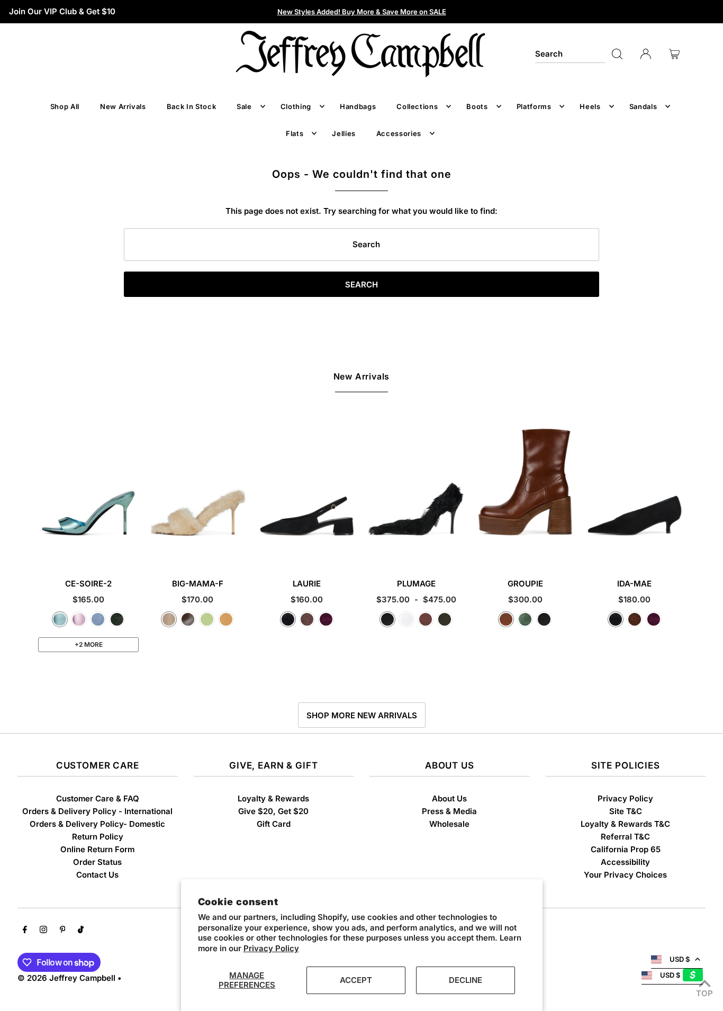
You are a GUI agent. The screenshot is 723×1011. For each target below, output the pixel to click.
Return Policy (97, 837)
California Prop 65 (626, 849)
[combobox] (570, 54)
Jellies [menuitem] (344, 133)
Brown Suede (307, 619)
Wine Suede (326, 619)
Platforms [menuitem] (534, 106)
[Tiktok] (81, 930)
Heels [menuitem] (590, 106)
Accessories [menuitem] (398, 133)
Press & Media (449, 811)
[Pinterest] (63, 930)
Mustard (226, 619)
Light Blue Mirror (59, 619)
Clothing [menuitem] (296, 106)
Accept (356, 980)
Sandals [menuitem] (643, 106)
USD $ (680, 959)
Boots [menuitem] (476, 106)
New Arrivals (361, 376)
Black (387, 619)
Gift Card (274, 824)
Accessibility (625, 862)
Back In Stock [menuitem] (191, 106)
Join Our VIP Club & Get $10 (62, 11)
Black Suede (288, 619)
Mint (207, 619)
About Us (449, 798)
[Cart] (674, 54)
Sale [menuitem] (244, 106)
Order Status (97, 862)
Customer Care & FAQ (97, 798)
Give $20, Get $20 (273, 811)
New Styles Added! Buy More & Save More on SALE (361, 11)
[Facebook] (25, 930)
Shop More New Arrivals (361, 715)
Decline (465, 980)
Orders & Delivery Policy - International (97, 811)
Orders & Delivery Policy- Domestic (97, 824)
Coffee (187, 619)
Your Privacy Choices (625, 875)
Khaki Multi (444, 619)
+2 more (89, 644)
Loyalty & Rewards (273, 798)
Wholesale (449, 824)
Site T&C (625, 811)
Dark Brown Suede (634, 619)
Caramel (506, 619)
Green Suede (117, 619)
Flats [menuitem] (294, 133)
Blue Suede (98, 619)
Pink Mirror (78, 619)
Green (525, 619)
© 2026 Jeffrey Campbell (66, 978)
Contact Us (97, 875)
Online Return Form (97, 849)
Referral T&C (625, 837)
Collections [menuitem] (417, 106)
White (406, 619)
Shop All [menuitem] (64, 106)
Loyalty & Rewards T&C (625, 824)
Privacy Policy (271, 948)
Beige (168, 619)
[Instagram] (43, 930)
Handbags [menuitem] (358, 106)
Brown (425, 619)
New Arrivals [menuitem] (123, 106)
